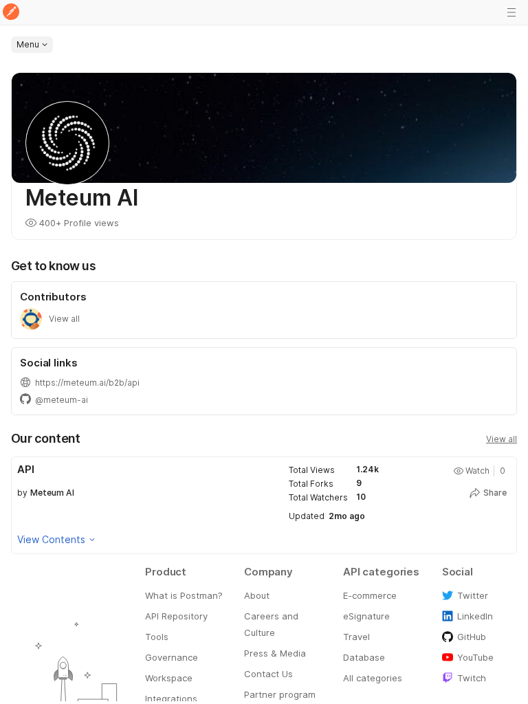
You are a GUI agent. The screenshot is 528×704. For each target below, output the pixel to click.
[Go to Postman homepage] (11, 12)
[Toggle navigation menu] (511, 12)
